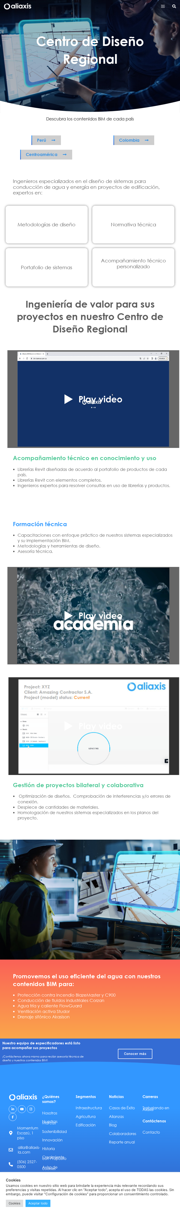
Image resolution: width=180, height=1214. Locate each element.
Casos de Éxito (122, 1107)
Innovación (52, 1139)
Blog (113, 1124)
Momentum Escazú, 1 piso (27, 1132)
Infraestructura (89, 1107)
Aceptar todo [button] (38, 1203)
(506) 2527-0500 (27, 1164)
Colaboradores (122, 1133)
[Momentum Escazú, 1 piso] (11, 1133)
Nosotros (49, 1112)
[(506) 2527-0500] (11, 1164)
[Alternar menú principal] (163, 6)
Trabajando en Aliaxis (155, 1108)
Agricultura (86, 1116)
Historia (48, 1148)
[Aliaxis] (18, 6)
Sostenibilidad (54, 1131)
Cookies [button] (14, 1203)
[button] (174, 6)
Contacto (151, 1132)
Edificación (86, 1124)
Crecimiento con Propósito (54, 1157)
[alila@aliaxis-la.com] (11, 1150)
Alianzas (116, 1116)
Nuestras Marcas (49, 1122)
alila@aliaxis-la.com (29, 1150)
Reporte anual (122, 1142)
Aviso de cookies (49, 1168)
